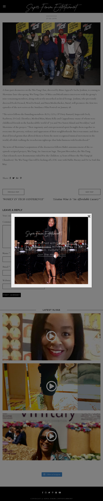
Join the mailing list (51, 254)
